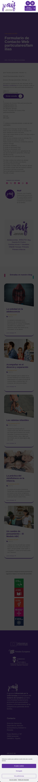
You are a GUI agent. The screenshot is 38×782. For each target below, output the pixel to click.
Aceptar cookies (19, 766)
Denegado (19, 771)
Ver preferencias (19, 776)
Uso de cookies (13, 779)
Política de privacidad (23, 779)
